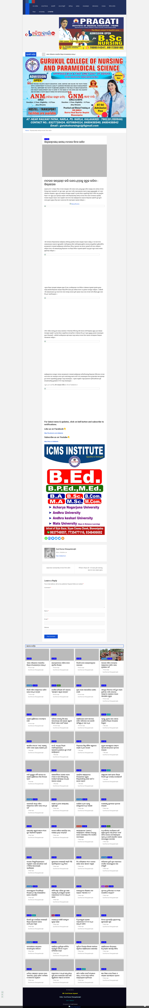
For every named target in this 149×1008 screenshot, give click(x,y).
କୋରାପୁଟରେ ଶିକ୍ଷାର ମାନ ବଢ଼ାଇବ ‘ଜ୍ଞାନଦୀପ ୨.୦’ (84, 892)
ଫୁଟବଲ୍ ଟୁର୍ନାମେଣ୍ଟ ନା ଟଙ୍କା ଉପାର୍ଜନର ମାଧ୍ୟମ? (110, 892)
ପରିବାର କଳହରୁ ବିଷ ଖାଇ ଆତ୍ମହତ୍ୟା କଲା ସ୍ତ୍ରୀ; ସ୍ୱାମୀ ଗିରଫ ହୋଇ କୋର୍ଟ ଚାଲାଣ (62, 721)
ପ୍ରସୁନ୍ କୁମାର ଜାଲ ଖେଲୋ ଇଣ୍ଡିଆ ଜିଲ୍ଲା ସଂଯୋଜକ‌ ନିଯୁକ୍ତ (109, 721)
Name (46, 611)
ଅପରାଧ (104, 6)
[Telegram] (59, 538)
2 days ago (31, 810)
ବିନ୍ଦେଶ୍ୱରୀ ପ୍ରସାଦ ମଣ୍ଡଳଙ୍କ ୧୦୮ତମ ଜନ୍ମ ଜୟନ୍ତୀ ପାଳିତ (84, 922)
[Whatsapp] (46, 538)
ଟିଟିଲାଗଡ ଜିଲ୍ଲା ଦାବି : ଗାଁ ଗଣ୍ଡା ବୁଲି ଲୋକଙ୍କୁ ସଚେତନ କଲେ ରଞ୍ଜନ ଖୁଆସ (91, 569)
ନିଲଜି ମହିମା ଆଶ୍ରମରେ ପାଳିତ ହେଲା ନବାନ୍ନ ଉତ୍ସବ (37, 691)
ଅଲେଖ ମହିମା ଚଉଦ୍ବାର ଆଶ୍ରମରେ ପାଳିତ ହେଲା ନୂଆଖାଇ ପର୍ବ (109, 665)
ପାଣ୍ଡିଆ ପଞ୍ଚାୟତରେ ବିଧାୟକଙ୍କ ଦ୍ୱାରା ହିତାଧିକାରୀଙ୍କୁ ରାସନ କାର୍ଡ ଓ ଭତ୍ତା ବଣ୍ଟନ (85, 778)
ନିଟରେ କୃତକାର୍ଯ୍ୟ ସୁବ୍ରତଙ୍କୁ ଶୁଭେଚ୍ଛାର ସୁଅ (110, 921)
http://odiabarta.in (61, 556)
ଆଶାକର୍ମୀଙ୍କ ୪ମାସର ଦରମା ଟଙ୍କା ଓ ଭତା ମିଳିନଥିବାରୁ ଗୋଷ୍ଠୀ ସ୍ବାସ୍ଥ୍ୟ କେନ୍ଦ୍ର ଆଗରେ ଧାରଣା (61, 778)
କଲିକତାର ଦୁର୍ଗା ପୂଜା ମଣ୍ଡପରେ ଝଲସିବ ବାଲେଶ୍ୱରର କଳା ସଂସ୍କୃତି (111, 864)
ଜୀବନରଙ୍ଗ (95, 6)
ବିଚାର (34, 12)
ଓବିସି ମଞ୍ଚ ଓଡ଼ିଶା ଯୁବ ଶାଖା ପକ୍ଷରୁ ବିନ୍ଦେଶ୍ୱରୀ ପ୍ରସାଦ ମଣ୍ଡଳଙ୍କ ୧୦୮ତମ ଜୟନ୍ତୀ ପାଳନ (61, 894)
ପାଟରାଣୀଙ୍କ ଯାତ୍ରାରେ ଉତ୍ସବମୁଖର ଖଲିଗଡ (34, 948)
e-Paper (50, 12)
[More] (62, 538)
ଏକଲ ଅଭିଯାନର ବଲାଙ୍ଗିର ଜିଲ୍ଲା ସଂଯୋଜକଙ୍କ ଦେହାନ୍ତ (36, 664)
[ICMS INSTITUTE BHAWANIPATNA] (74, 445)
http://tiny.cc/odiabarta (51, 441)
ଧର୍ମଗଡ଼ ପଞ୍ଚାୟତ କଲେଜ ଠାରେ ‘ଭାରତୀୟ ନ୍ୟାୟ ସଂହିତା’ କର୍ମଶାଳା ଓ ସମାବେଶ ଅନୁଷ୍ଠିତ (37, 975)
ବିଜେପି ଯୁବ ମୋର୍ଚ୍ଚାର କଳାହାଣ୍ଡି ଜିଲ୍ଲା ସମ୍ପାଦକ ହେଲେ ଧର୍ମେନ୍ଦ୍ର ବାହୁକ (37, 922)
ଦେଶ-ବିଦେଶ (44, 6)
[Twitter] (56, 538)
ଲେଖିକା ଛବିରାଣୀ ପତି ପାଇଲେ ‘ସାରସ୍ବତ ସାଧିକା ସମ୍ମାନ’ (61, 691)
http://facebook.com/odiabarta (53, 433)
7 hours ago (106, 669)
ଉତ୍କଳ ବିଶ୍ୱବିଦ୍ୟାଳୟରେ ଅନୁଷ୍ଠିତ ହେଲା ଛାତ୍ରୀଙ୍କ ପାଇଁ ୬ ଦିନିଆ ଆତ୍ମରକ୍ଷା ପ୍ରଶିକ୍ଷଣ (37, 865)
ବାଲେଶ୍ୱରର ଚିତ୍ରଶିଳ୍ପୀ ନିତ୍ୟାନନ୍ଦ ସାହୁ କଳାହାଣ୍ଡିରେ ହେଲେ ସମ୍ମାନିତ (36, 893)
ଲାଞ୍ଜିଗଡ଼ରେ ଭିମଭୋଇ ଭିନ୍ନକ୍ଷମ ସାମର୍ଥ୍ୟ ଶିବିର (109, 948)
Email (46, 619)
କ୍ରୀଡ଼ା (77, 6)
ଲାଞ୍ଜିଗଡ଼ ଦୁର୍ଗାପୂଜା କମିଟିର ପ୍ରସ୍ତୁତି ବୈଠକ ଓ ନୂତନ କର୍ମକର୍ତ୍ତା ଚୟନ (60, 949)
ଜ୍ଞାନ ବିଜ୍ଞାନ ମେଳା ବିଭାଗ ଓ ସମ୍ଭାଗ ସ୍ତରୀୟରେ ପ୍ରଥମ (110, 974)
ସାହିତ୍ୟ (71, 6)
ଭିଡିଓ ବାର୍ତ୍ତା (112, 6)
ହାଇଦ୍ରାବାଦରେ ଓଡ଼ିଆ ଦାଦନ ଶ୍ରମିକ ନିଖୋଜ (61, 664)
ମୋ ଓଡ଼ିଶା (35, 6)
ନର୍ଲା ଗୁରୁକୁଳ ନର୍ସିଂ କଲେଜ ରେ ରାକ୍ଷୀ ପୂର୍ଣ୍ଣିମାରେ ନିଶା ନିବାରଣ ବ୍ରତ (37, 777)
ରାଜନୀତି (53, 6)
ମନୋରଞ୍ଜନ (86, 6)
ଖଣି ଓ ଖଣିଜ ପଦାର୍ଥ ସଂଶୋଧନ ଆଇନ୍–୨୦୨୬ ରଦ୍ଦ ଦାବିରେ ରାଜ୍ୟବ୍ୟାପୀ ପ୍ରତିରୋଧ (85, 975)
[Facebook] (49, 538)
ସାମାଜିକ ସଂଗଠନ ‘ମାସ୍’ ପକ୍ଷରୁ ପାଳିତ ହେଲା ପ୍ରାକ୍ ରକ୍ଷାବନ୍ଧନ (37, 747)
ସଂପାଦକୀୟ (41, 12)
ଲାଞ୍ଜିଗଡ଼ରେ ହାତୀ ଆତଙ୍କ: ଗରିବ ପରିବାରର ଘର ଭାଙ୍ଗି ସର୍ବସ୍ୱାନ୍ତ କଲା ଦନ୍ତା (85, 721)
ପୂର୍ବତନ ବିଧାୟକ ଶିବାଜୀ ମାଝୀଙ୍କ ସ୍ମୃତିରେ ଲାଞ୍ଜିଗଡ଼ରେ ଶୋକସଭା (86, 948)
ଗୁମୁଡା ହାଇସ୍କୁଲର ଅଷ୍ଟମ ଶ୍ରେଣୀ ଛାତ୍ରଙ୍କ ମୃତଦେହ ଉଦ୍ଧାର (110, 748)
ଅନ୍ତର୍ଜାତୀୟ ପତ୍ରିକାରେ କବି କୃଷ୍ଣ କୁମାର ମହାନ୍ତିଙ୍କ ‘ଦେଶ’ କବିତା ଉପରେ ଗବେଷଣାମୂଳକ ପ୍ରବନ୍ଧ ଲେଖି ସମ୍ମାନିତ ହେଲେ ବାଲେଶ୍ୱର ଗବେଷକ (111, 835)
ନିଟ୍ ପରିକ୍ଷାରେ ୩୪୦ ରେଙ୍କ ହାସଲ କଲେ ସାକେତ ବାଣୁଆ (85, 863)
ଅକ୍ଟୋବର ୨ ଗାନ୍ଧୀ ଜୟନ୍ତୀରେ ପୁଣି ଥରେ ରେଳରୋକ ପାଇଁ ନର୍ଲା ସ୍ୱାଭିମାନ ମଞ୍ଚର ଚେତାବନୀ (62, 975)
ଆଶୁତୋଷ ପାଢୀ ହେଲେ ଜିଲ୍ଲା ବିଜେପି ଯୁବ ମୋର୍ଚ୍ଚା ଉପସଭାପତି (111, 776)
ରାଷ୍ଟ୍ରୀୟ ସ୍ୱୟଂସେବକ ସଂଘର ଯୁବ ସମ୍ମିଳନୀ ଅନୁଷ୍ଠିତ (36, 832)
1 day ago (105, 725)
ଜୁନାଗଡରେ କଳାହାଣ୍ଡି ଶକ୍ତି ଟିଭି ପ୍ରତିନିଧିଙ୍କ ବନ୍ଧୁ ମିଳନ (62, 863)
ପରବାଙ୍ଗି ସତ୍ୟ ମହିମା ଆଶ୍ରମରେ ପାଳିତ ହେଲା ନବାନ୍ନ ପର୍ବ (37, 806)
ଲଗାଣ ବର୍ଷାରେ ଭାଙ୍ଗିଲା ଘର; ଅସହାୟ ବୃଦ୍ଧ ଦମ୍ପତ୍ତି (61, 832)
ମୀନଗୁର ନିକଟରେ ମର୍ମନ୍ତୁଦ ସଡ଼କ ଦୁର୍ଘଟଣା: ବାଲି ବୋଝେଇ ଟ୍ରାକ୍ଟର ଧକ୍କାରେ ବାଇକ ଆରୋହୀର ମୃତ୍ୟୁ (111, 693)
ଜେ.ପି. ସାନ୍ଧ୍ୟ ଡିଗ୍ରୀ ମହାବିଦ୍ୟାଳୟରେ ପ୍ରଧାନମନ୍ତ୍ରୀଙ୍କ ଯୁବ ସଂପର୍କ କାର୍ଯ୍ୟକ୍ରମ (61, 749)
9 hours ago (106, 698)
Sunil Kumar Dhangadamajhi (66, 549)
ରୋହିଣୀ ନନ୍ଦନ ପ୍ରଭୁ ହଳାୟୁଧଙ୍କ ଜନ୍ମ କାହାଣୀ (84, 805)
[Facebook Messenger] (52, 538)
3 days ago (31, 897)
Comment (47, 587)
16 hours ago (56, 725)
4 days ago (106, 978)
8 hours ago (56, 694)
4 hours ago (31, 667)
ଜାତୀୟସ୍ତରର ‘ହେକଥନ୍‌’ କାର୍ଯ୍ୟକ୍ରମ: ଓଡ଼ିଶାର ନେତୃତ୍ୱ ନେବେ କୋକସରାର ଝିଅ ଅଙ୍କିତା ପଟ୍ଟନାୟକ (86, 834)
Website (46, 627)
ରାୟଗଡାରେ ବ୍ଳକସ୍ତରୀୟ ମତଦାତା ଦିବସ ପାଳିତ (58, 568)
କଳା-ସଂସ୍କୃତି (62, 6)
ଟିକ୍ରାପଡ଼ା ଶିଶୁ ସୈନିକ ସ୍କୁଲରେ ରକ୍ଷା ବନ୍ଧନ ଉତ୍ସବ (86, 747)
